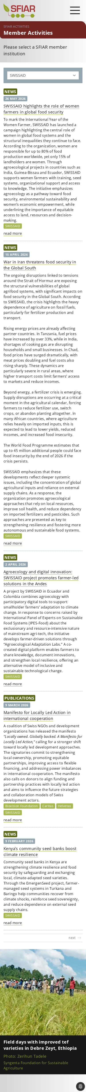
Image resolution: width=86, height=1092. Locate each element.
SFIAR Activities (16, 26)
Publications (19, 698)
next (72, 938)
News (10, 91)
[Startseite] (43, 10)
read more (13, 233)
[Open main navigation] (75, 10)
